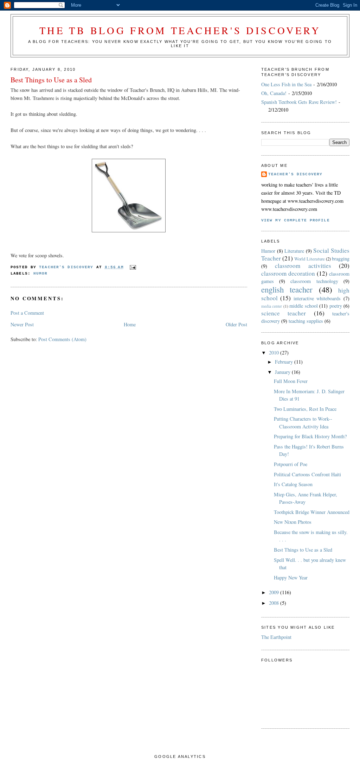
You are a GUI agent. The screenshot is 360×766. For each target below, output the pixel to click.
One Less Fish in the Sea (286, 84)
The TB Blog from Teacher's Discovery (180, 30)
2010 (274, 352)
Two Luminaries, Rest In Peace (305, 409)
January (283, 372)
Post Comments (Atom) (62, 339)
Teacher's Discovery (295, 174)
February (284, 361)
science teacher (283, 313)
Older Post (236, 324)
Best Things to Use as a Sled (303, 549)
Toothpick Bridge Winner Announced (311, 512)
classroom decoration (288, 273)
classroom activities (303, 266)
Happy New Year (291, 577)
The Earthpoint (276, 637)
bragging (340, 258)
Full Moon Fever (291, 381)
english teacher (287, 289)
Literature (294, 250)
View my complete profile (295, 220)
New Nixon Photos (292, 522)
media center (271, 306)
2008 (274, 602)
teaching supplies (306, 321)
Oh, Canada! (274, 93)
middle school (303, 305)
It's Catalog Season (293, 484)
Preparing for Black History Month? (310, 436)
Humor (40, 273)
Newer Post (22, 324)
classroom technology (314, 281)
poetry (335, 305)
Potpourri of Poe (290, 464)
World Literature (309, 259)
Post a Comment (27, 312)
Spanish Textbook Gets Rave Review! (299, 102)
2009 (274, 592)
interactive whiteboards (317, 298)
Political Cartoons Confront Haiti (307, 474)
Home (130, 324)
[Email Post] (134, 267)
